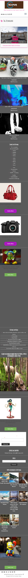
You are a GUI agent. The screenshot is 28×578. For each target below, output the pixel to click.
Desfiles (14, 175)
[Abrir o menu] (25, 14)
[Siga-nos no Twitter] (5, 14)
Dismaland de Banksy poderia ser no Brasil (11, 45)
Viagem (14, 154)
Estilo (14, 158)
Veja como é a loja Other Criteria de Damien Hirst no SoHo (14, 78)
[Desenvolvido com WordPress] (23, 574)
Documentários (14, 169)
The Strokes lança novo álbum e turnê (14, 348)
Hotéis (14, 155)
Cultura (14, 150)
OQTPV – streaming (14, 172)
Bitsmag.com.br (11, 574)
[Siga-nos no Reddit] (10, 14)
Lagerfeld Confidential (14, 135)
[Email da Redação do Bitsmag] (2, 14)
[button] (4, 478)
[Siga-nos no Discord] (11, 14)
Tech (14, 163)
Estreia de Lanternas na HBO (14, 339)
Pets (14, 167)
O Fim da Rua (14, 336)
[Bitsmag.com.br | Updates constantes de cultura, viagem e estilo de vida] (14, 5)
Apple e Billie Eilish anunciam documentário (14, 106)
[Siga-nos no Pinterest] (8, 14)
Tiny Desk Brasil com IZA (14, 343)
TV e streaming (14, 147)
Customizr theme (17, 576)
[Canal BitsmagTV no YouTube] (3, 14)
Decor (14, 165)
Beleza (14, 161)
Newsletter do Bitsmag (14, 178)
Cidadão (14, 152)
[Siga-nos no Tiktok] (7, 14)
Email (3, 437)
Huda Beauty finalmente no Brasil (14, 341)
